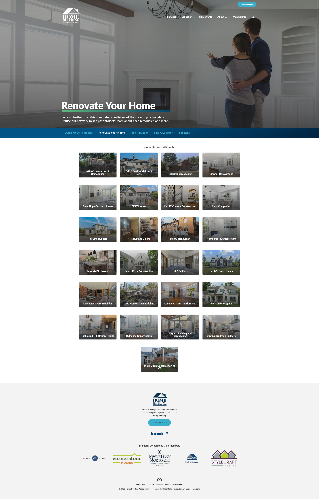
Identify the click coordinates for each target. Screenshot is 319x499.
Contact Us (159, 422)
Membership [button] (239, 16)
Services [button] (171, 16)
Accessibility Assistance (174, 484)
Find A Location (163, 132)
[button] (172, 17)
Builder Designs (193, 488)
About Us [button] (222, 16)
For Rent (184, 132)
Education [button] (186, 16)
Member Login (247, 4)
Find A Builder (139, 132)
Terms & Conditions (155, 484)
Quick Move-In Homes (79, 132)
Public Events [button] (205, 16)
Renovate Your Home (112, 132)
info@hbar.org (159, 415)
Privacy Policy (141, 484)
